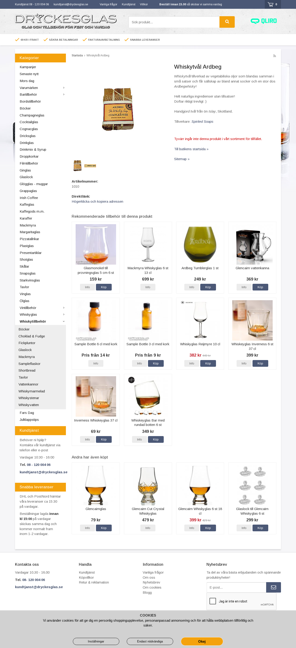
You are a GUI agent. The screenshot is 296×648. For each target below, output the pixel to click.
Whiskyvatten (28, 405)
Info (87, 287)
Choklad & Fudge (31, 336)
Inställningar (96, 641)
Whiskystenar (28, 398)
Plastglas (27, 246)
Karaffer (26, 218)
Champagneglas (32, 115)
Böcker (25, 108)
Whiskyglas (28, 314)
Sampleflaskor (29, 364)
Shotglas (26, 259)
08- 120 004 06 (33, 580)
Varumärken (29, 88)
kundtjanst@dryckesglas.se (71, 4)
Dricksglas (28, 136)
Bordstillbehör (30, 101)
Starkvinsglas (30, 280)
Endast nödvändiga (150, 641)
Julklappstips (29, 420)
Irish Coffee (29, 198)
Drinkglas (27, 143)
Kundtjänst (128, 4)
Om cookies (152, 587)
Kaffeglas (27, 204)
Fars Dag (27, 413)
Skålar (24, 266)
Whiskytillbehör (33, 321)
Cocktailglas (29, 122)
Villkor (144, 4)
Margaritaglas (30, 232)
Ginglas (25, 170)
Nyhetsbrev (151, 582)
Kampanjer (28, 67)
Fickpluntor (26, 343)
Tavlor (24, 287)
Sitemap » (182, 159)
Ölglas (24, 301)
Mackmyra (28, 225)
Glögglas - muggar (34, 184)
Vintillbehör (28, 308)
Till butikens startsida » (191, 149)
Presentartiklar (31, 253)
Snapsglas (28, 273)
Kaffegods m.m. (32, 211)
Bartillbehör (28, 94)
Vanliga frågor (108, 4)
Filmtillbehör (29, 163)
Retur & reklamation (94, 582)
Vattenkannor (28, 384)
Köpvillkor (86, 577)
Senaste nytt (29, 74)
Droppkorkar (29, 156)
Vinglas (25, 294)
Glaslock (26, 177)
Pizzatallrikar (29, 239)
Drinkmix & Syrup (33, 149)
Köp (104, 287)
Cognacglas (29, 129)
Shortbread (26, 370)
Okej (202, 641)
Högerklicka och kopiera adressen (97, 201)
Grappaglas (28, 191)
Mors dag (27, 81)
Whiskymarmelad (31, 391)
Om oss (149, 577)
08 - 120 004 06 (38, 465)
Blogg (147, 592)
